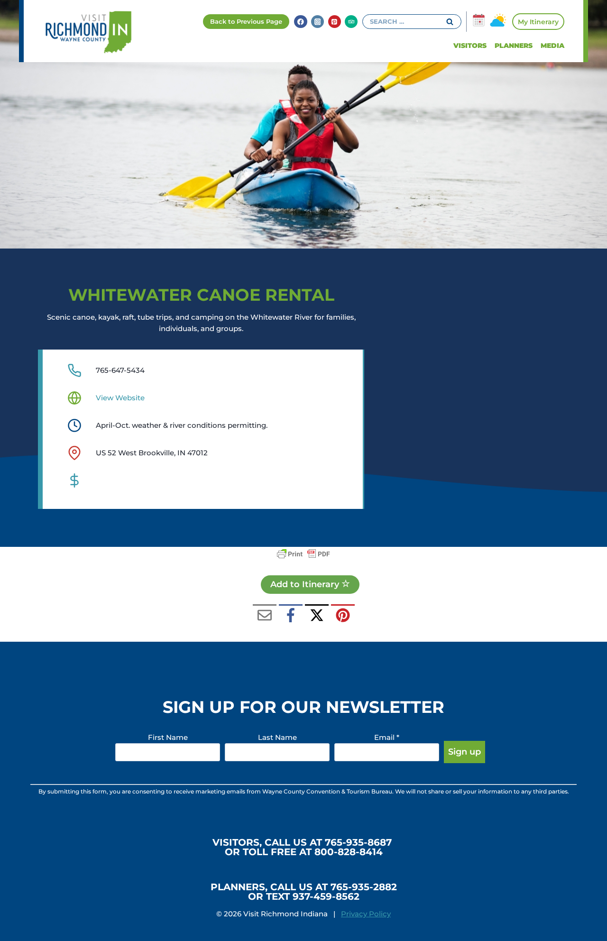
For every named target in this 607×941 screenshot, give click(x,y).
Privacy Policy (366, 913)
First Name (168, 737)
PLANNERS (514, 45)
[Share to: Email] (264, 616)
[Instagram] (317, 21)
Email (386, 737)
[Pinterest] (334, 21)
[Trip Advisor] (351, 21)
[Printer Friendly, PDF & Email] (303, 554)
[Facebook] (300, 21)
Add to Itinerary (305, 584)
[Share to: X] (317, 616)
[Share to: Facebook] (291, 616)
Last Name (277, 737)
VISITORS (470, 45)
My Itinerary (538, 22)
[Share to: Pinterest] (343, 616)
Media (552, 45)
